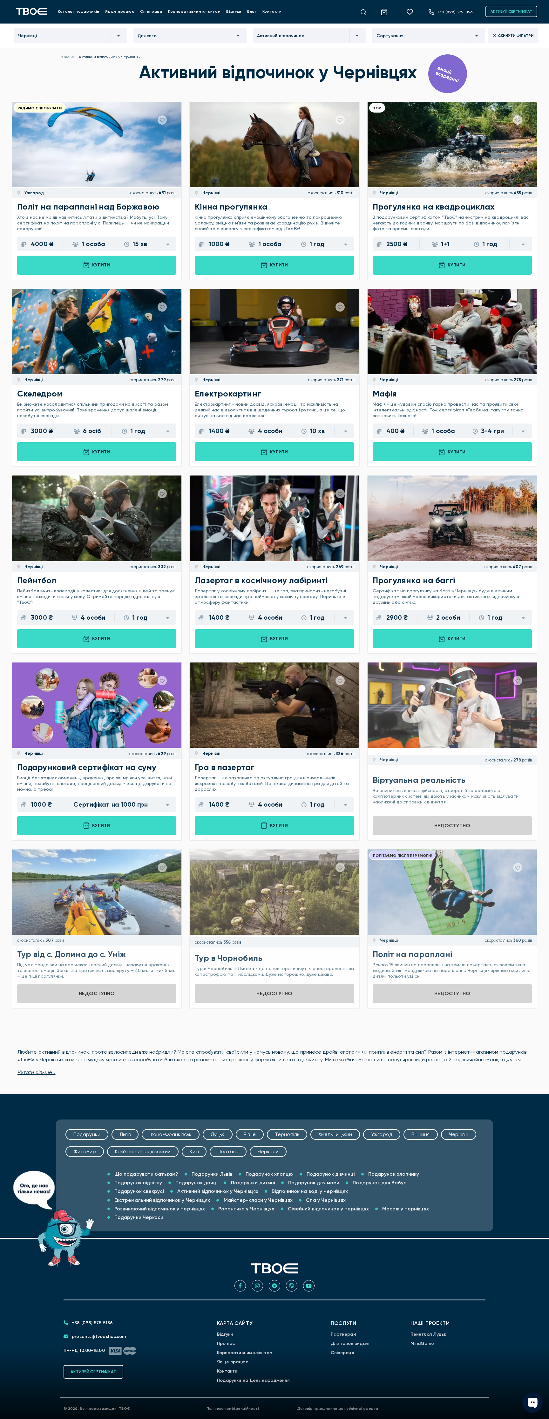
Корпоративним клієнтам (194, 11)
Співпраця (151, 11)
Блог (252, 11)
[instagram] (257, 1286)
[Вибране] (412, 11)
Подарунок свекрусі (138, 1191)
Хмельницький (335, 1134)
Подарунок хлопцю (268, 1174)
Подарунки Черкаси (138, 1217)
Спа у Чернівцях (325, 1200)
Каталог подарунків (78, 11)
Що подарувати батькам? (145, 1174)
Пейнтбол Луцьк (428, 1334)
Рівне (250, 1134)
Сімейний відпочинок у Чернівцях (328, 1209)
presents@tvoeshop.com (98, 1336)
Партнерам (343, 1334)
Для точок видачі (350, 1343)
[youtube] (309, 1286)
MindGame (422, 1343)
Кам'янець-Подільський (143, 1151)
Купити (101, 265)
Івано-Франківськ (171, 1134)
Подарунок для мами (313, 1183)
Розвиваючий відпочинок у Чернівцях (159, 1209)
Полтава (228, 1151)
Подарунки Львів (211, 1174)
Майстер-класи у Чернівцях (257, 1200)
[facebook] (240, 1286)
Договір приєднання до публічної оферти (337, 1408)
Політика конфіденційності (233, 1408)
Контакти (272, 11)
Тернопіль (287, 1134)
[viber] (291, 1286)
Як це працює (119, 11)
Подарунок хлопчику (393, 1174)
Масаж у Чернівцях (405, 1209)
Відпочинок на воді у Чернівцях (309, 1191)
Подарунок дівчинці (330, 1174)
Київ (194, 1151)
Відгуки (233, 11)
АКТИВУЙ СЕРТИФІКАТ (511, 11)
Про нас (226, 1343)
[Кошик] (387, 11)
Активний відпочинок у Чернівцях (217, 1191)
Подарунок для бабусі (379, 1183)
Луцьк (218, 1134)
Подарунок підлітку (137, 1183)
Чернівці (210, 192)
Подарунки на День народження (253, 1380)
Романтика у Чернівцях (245, 1209)
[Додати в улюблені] (162, 120)
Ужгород (34, 192)
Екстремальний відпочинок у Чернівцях (161, 1200)
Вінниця (420, 1134)
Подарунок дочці (196, 1183)
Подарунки (86, 1134)
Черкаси (268, 1151)
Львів (125, 1134)
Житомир (84, 1151)
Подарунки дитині (252, 1183)
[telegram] (274, 1286)
